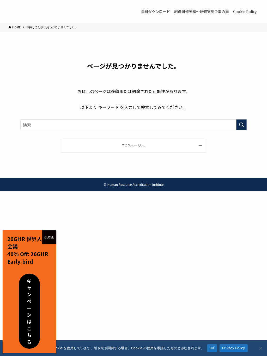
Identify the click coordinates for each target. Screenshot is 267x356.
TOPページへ (133, 145)
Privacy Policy (233, 348)
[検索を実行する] (241, 124)
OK (212, 348)
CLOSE (49, 237)
